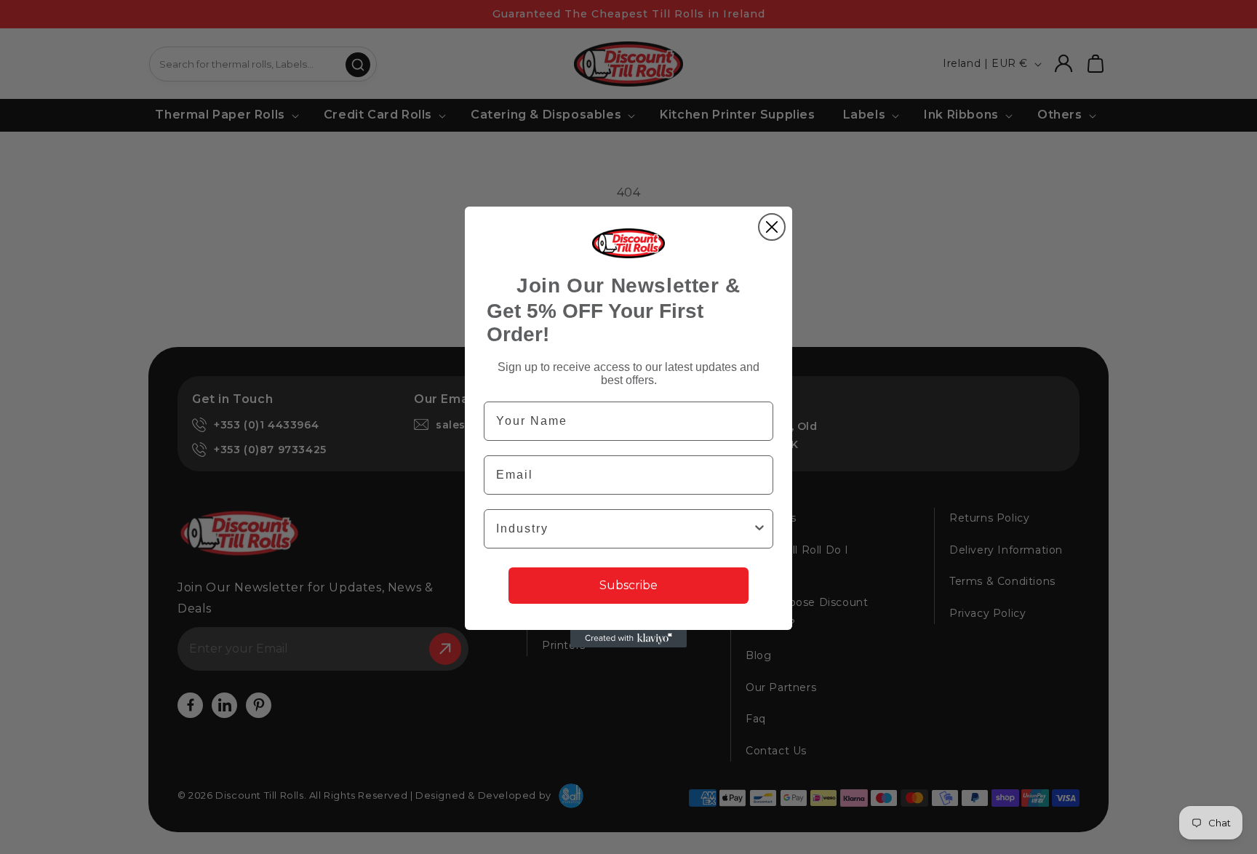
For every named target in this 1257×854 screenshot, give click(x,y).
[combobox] (624, 529)
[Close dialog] (772, 227)
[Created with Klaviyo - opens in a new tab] (628, 638)
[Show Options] (759, 529)
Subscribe (628, 585)
